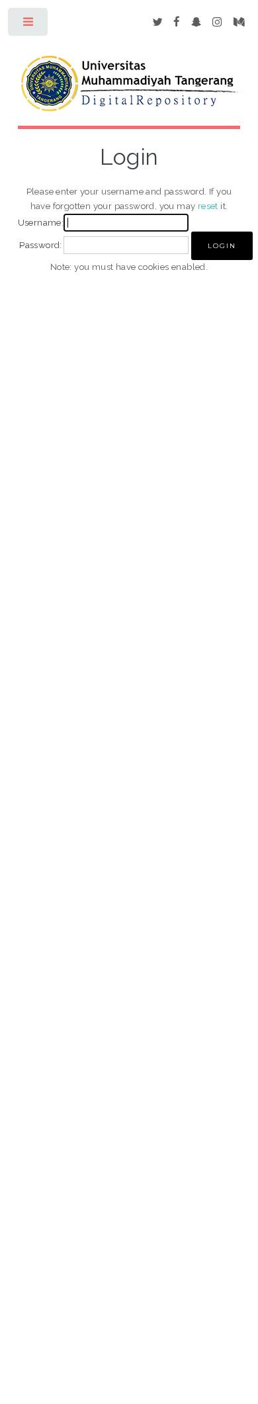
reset (208, 205)
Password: (40, 245)
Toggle (29, 25)
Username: (41, 222)
